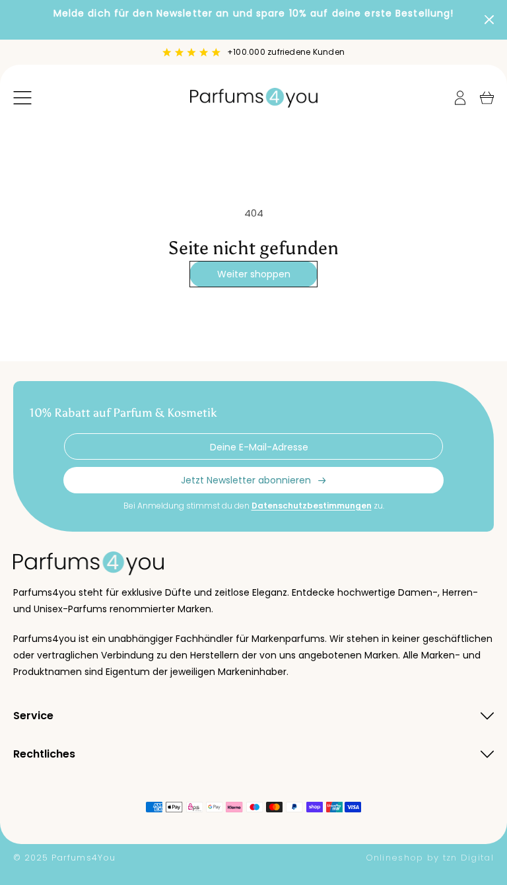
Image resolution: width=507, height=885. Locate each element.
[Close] (489, 20)
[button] (22, 97)
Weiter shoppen (253, 274)
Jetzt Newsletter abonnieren (246, 480)
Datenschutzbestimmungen (312, 505)
